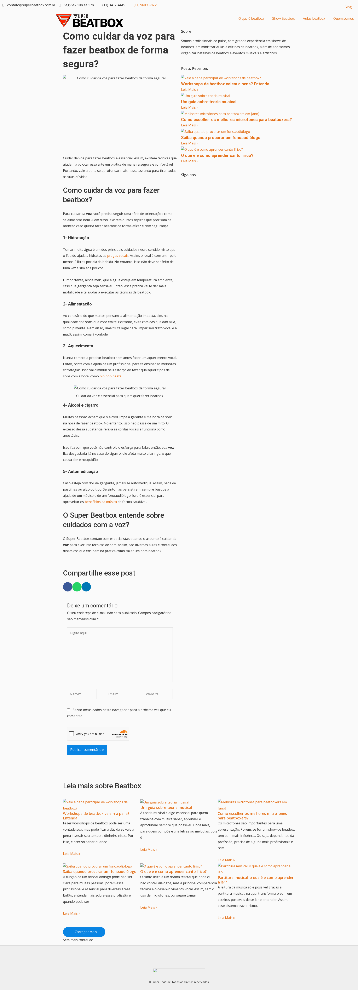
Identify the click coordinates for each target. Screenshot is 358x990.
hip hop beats (110, 376)
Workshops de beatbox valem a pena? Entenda (225, 83)
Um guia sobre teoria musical (208, 101)
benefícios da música (101, 501)
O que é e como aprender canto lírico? (217, 155)
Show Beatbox (283, 18)
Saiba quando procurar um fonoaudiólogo (220, 137)
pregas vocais (117, 255)
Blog (348, 7)
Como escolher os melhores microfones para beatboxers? (236, 119)
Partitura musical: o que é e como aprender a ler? (256, 880)
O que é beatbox (251, 18)
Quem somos (343, 18)
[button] (67, 586)
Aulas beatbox (314, 18)
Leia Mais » (189, 89)
